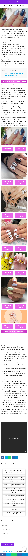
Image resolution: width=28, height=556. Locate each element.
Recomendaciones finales (11, 75)
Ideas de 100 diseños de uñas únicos (14, 73)
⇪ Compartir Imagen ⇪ (20, 149)
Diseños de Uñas (14, 2)
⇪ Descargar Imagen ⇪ (7, 149)
